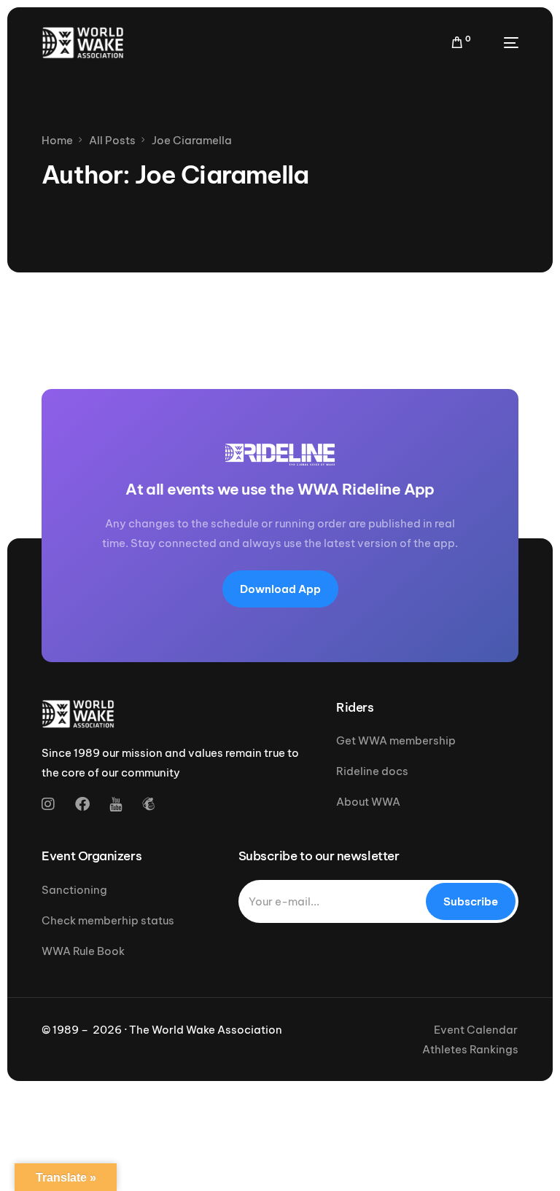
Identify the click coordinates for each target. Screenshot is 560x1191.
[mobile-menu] (502, 42)
